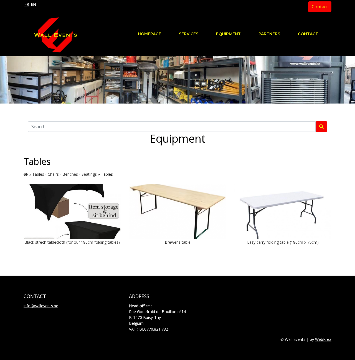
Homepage (149, 33)
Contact (320, 7)
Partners (269, 33)
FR (26, 4)
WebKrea (323, 339)
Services (188, 33)
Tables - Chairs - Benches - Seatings (64, 174)
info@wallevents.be (41, 305)
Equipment (228, 33)
